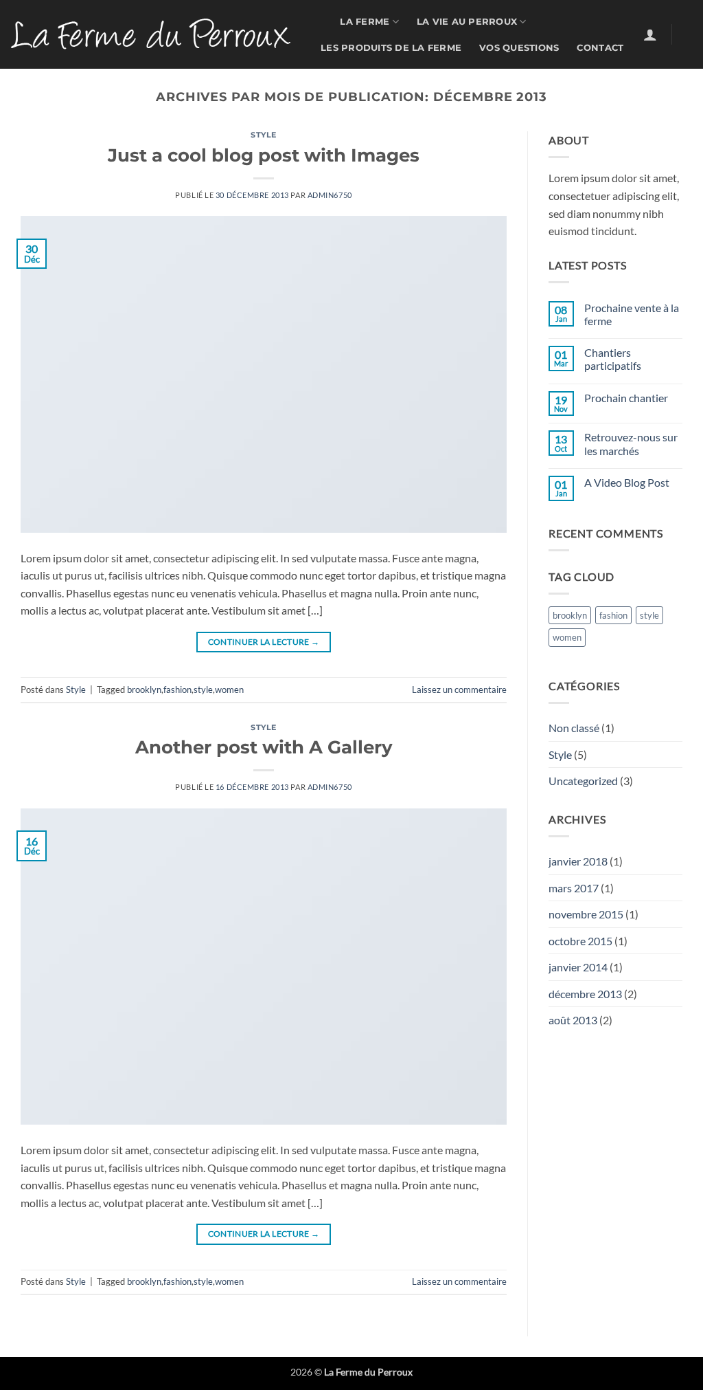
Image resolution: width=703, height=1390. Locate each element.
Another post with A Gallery (264, 747)
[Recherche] (317, 25)
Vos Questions (519, 48)
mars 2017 (574, 887)
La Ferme (364, 21)
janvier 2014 (578, 966)
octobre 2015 (580, 940)
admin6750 (330, 194)
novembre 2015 (586, 913)
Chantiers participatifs (612, 359)
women (229, 689)
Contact (600, 48)
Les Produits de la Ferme (391, 48)
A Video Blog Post (626, 482)
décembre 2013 (585, 993)
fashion (177, 689)
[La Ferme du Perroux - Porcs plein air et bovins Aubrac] (150, 34)
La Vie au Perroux (467, 21)
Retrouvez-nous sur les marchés (631, 443)
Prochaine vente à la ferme (631, 314)
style (203, 689)
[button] (650, 34)
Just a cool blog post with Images (263, 155)
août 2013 (573, 1019)
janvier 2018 (578, 861)
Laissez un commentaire (459, 689)
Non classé (574, 727)
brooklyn (144, 689)
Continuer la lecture (264, 642)
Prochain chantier (626, 397)
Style (264, 135)
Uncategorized (583, 780)
